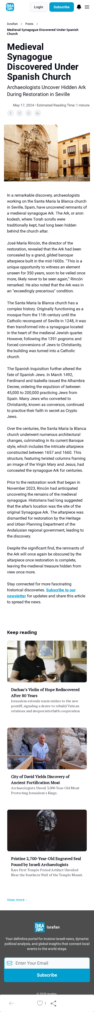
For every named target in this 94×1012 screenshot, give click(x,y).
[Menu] (79, 6)
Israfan (12, 24)
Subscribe (62, 7)
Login (38, 7)
